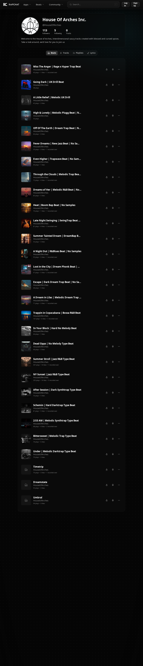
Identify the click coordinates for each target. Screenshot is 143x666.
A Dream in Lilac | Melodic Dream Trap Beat (57, 297)
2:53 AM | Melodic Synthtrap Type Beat (56, 420)
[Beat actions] (119, 69)
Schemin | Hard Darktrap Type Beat (54, 405)
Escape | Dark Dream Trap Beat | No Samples (57, 282)
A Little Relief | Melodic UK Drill (51, 97)
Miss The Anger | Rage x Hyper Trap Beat (57, 66)
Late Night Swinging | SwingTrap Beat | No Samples (57, 220)
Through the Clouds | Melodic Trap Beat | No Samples (57, 174)
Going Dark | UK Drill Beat (48, 81)
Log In (125, 4)
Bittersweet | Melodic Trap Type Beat (55, 435)
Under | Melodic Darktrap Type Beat (54, 451)
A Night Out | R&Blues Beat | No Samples (57, 251)
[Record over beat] (113, 69)
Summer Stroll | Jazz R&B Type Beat (54, 358)
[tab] (52, 53)
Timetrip (38, 466)
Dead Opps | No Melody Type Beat (53, 343)
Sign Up (135, 4)
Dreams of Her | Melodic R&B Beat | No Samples (57, 189)
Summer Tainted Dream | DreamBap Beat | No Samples (57, 235)
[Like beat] (106, 69)
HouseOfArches (40, 69)
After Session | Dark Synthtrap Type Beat (57, 389)
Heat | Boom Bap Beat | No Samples (54, 205)
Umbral (37, 497)
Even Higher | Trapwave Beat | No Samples (57, 158)
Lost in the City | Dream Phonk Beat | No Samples (57, 266)
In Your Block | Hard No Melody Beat (55, 328)
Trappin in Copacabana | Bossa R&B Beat (57, 312)
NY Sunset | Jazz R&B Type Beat (51, 374)
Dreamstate (40, 482)
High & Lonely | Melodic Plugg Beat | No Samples (57, 112)
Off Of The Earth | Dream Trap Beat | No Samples (57, 128)
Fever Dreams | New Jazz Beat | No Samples (57, 143)
